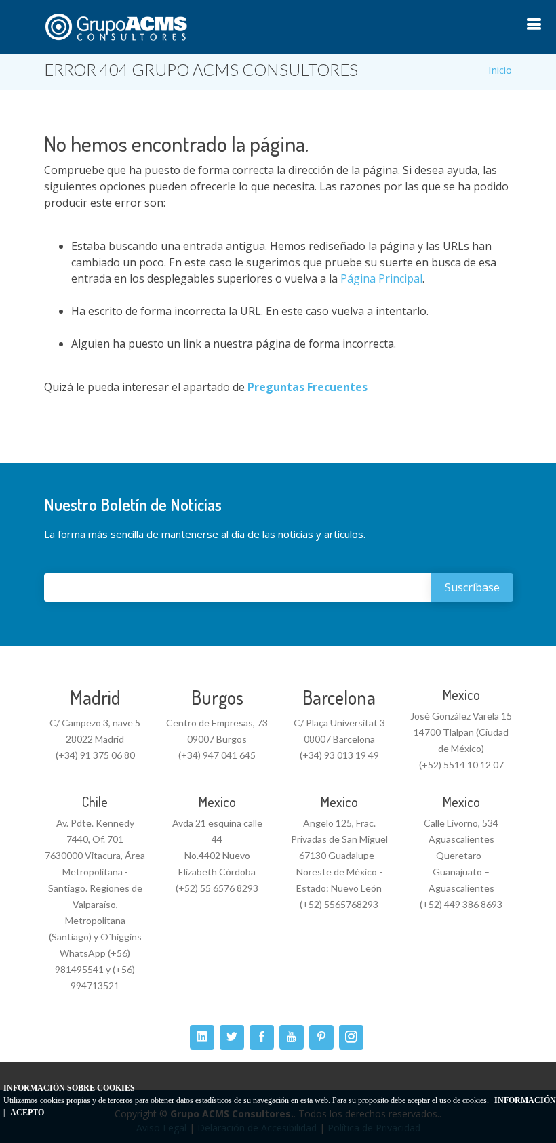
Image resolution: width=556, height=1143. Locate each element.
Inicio (500, 70)
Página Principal (381, 278)
